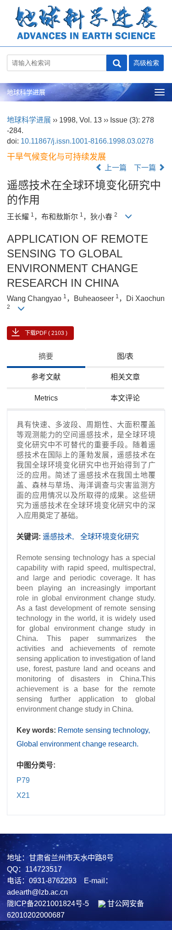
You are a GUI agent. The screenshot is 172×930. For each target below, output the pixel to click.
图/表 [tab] (125, 356)
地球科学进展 (26, 92)
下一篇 (146, 168)
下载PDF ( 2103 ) (46, 333)
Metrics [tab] (46, 398)
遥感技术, (59, 536)
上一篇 (115, 168)
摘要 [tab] (46, 356)
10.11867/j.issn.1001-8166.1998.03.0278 (87, 141)
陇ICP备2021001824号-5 (48, 904)
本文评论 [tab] (125, 398)
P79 (23, 780)
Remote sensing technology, (104, 730)
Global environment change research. (78, 744)
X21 (23, 795)
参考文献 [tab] (46, 377)
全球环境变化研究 (109, 536)
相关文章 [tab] (125, 377)
